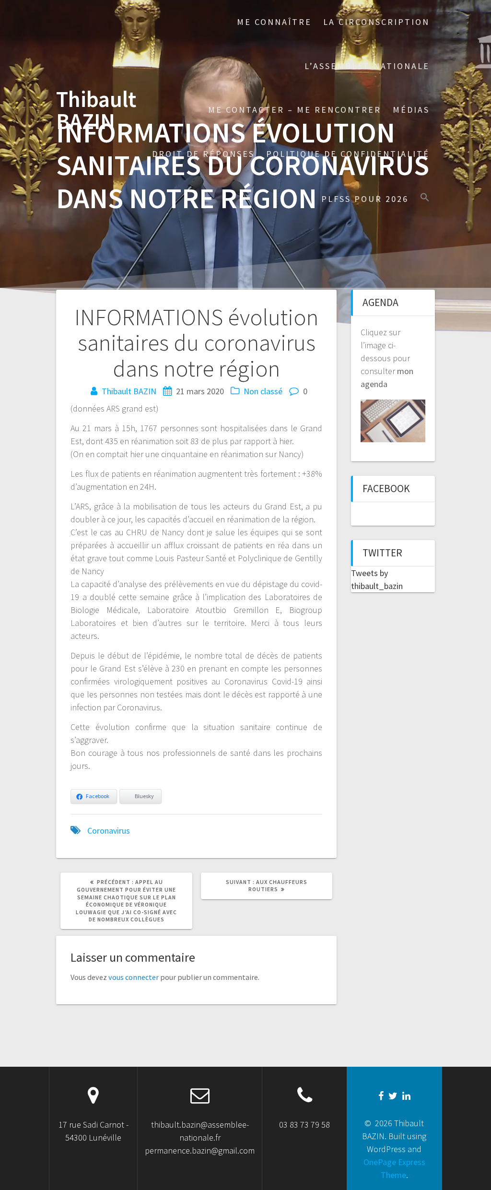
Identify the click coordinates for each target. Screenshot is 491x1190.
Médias (411, 109)
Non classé (263, 391)
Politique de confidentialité (348, 153)
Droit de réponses (203, 153)
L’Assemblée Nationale (367, 65)
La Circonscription (376, 21)
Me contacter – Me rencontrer (294, 109)
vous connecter (133, 977)
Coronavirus (108, 830)
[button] (425, 198)
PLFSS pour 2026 (365, 198)
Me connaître (274, 21)
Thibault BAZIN (96, 110)
